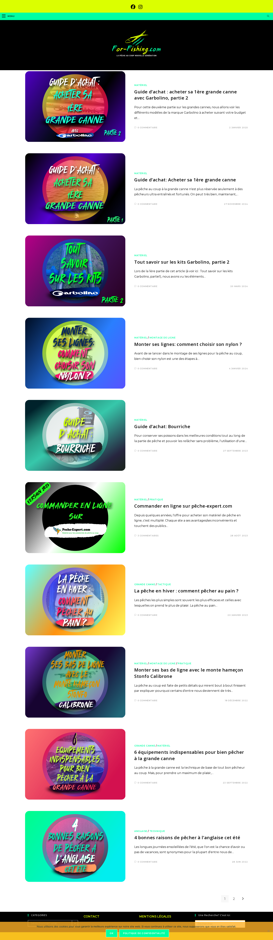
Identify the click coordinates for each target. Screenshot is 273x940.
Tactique (164, 584)
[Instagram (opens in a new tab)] (140, 7)
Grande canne (144, 584)
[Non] (268, 931)
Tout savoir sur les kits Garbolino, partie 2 (181, 262)
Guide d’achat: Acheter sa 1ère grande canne (185, 180)
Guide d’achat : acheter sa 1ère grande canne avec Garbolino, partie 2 (185, 95)
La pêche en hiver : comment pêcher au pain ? (186, 591)
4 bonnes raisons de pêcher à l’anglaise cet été (187, 837)
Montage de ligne (163, 337)
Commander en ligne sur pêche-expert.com (183, 506)
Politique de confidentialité (144, 933)
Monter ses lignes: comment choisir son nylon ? (188, 344)
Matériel (140, 85)
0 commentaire (147, 127)
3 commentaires (148, 535)
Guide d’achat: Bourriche (162, 426)
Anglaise (140, 831)
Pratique (156, 499)
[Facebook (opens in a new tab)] (133, 7)
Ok (111, 933)
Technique (157, 831)
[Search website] (268, 16)
